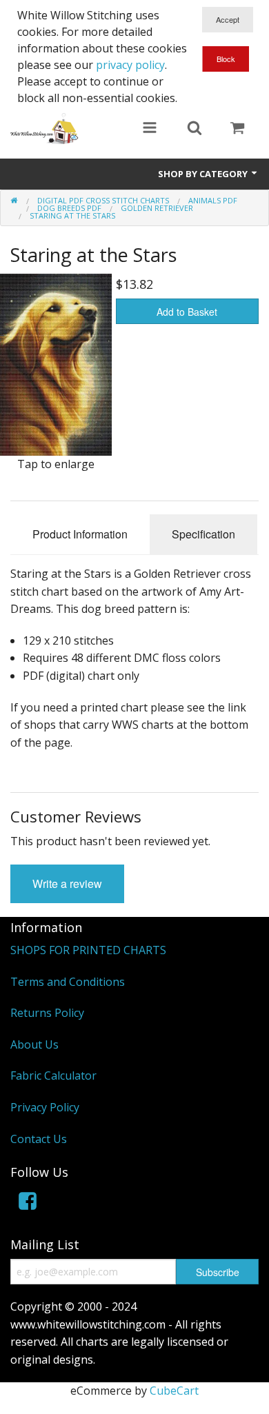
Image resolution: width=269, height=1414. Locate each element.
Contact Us (38, 1139)
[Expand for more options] (149, 129)
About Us (34, 1044)
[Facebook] (27, 1203)
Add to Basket (187, 312)
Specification (203, 534)
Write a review (67, 883)
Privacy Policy (44, 1107)
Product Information (80, 534)
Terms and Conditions (67, 981)
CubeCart (174, 1390)
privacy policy (130, 64)
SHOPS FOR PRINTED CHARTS (88, 950)
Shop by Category (204, 174)
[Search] (194, 129)
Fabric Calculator (53, 1075)
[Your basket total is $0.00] (237, 129)
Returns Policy (47, 1012)
